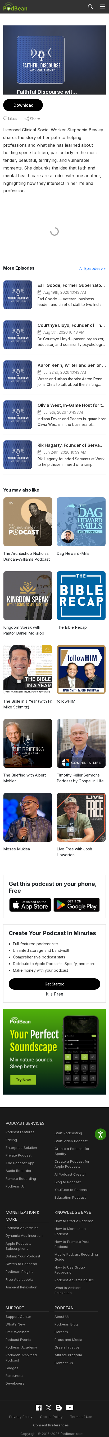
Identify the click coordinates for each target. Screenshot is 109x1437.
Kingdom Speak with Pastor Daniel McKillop (23, 630)
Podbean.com (72, 1433)
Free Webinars (18, 1332)
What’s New (15, 1324)
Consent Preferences (51, 1425)
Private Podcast (18, 1155)
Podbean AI (15, 1186)
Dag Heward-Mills (73, 553)
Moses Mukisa (16, 848)
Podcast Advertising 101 (74, 1280)
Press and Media (68, 1339)
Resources (14, 1375)
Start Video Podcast (71, 1141)
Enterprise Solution (21, 1147)
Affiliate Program (68, 1355)
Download (23, 105)
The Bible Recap (72, 627)
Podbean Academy (21, 1347)
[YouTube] (69, 1407)
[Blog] (59, 1408)
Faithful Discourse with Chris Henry (48, 92)
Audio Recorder (18, 1170)
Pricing (11, 1140)
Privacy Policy (20, 1416)
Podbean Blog (66, 1324)
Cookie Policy (51, 1416)
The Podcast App (20, 1163)
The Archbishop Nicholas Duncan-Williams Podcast (26, 556)
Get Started (55, 984)
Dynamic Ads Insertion (24, 1235)
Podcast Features (20, 1132)
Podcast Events (18, 1339)
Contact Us (63, 1363)
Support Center (18, 1316)
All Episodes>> (92, 268)
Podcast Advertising (22, 1228)
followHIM (66, 701)
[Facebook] (39, 1408)
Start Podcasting (68, 1133)
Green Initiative (66, 1347)
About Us (62, 1316)
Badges (12, 1368)
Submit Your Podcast (23, 1256)
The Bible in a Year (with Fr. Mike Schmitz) (27, 704)
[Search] (90, 6)
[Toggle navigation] (102, 6)
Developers (15, 1383)
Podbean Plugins (19, 1271)
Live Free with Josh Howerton (74, 852)
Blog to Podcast (67, 1182)
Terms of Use (81, 1416)
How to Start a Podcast (73, 1221)
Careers (61, 1332)
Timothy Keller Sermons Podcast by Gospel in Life (80, 778)
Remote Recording (21, 1178)
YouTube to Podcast (71, 1190)
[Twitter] (49, 1408)
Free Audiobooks (20, 1279)
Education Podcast (70, 1197)
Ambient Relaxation (21, 1287)
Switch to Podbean (21, 1264)
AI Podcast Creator (70, 1174)
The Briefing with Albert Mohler (24, 778)
